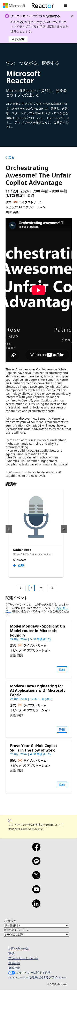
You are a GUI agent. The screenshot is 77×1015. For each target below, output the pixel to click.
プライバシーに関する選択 (33, 972)
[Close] (72, 16)
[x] (36, 878)
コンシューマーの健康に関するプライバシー (37, 977)
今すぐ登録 (18, 39)
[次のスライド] (64, 529)
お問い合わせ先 (18, 948)
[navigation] (21, 588)
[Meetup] (36, 863)
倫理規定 (14, 968)
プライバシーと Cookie (23, 958)
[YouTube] (36, 892)
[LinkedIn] (36, 906)
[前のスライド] (9, 529)
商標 (11, 953)
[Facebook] (36, 849)
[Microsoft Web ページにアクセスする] (13, 5)
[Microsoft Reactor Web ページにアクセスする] (42, 5)
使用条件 (14, 963)
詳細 (62, 670)
